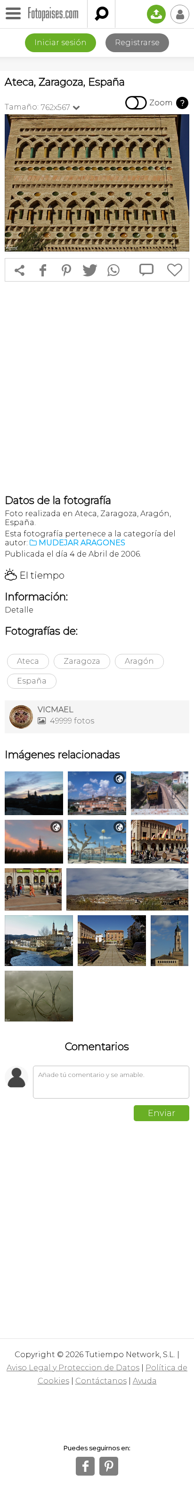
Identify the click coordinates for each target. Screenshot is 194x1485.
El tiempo (35, 575)
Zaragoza (82, 661)
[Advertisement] (97, 388)
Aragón (139, 661)
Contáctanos (101, 1380)
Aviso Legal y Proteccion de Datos (73, 1367)
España (32, 680)
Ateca (28, 661)
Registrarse (137, 42)
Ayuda (145, 1380)
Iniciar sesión (60, 42)
